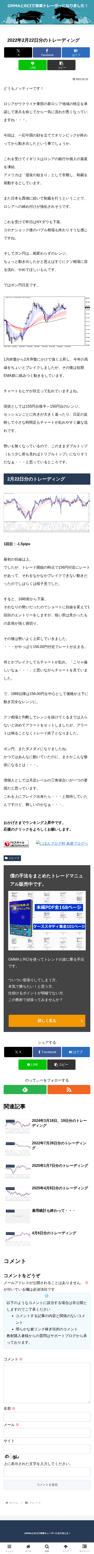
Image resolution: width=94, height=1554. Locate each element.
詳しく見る (47, 1021)
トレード (14, 858)
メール (11, 1425)
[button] (61, 65)
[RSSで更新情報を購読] (68, 1089)
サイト (9, 1441)
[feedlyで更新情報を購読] (25, 1089)
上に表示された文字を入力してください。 (38, 1464)
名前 (10, 1408)
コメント (13, 1359)
